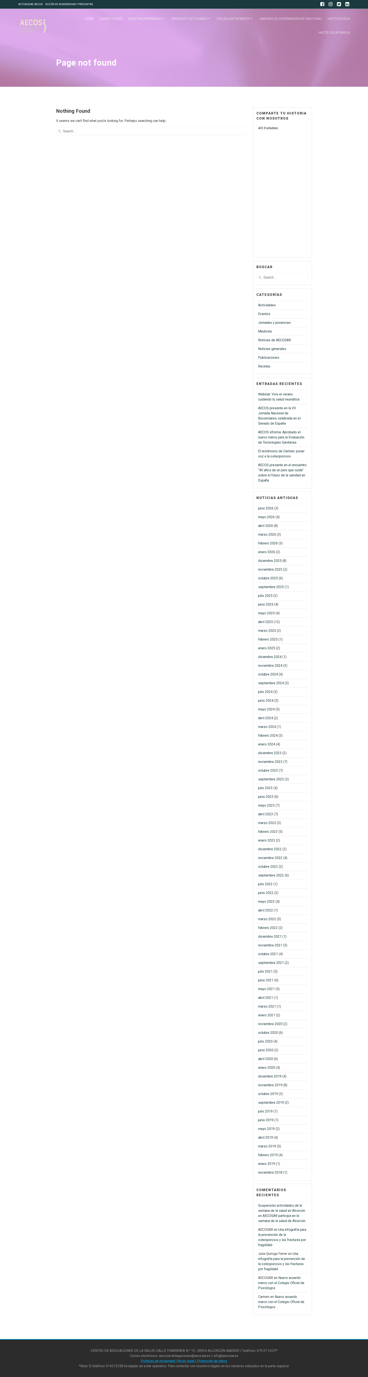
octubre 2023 (268, 770)
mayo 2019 (266, 1129)
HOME (89, 18)
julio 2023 (265, 788)
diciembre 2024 (270, 657)
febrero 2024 (268, 735)
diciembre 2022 (270, 849)
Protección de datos (211, 1361)
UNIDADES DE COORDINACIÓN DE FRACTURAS (291, 18)
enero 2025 (266, 648)
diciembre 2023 (270, 753)
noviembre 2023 (270, 762)
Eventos (264, 314)
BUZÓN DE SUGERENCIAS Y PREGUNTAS (69, 4)
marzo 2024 (267, 727)
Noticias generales (272, 349)
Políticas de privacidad (158, 1361)
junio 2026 (265, 508)
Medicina (265, 331)
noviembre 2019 (270, 1085)
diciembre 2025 (270, 561)
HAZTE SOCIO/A (339, 18)
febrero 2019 (268, 1155)
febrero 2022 (268, 928)
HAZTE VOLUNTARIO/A (334, 32)
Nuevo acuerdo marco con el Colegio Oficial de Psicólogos (281, 1283)
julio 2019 (265, 1111)
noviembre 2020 (270, 1024)
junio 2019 (265, 1120)
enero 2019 (266, 1164)
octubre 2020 (268, 1033)
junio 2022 (265, 893)
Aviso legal (186, 1361)
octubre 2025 (268, 578)
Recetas (264, 366)
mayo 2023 (266, 805)
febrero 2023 (268, 832)
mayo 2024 (266, 709)
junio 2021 (265, 980)
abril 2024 (265, 718)
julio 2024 (265, 692)
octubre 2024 (268, 674)
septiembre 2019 (271, 1103)
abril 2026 (265, 526)
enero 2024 (266, 744)
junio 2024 (265, 701)
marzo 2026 (267, 534)
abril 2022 (265, 910)
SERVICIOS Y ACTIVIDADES (189, 18)
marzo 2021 (267, 1006)
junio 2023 (265, 797)
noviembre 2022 (270, 858)
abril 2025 (265, 622)
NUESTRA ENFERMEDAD (145, 18)
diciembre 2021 (270, 936)
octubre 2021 (268, 954)
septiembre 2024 (271, 683)
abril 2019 (265, 1137)
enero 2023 (266, 840)
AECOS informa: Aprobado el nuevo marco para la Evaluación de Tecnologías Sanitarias (281, 437)
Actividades (267, 305)
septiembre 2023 (271, 779)
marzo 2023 (267, 823)
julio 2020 (265, 1041)
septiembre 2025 (271, 587)
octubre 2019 (268, 1094)
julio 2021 (265, 971)
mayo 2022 (266, 902)
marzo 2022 (267, 919)
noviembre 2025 (270, 569)
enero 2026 (266, 552)
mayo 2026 (266, 517)
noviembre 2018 (270, 1172)
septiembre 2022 (271, 875)
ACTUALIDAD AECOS (30, 4)
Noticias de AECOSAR (274, 340)
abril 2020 (265, 1059)
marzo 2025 (267, 631)
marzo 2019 (267, 1146)
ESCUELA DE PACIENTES (233, 18)
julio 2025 (265, 596)
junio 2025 (265, 604)
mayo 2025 (266, 613)
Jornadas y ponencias (274, 323)
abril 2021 (265, 998)
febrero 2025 (268, 639)
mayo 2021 (266, 989)
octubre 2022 (268, 867)
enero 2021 (266, 1015)
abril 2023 (265, 814)
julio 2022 (265, 884)
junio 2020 (265, 1050)
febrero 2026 (268, 543)
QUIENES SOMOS (111, 18)
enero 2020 (266, 1068)
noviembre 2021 (270, 945)
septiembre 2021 (271, 963)
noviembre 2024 (270, 666)
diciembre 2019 (270, 1076)
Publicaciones (268, 358)
